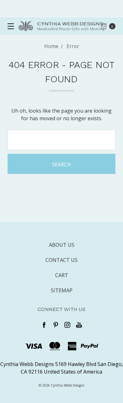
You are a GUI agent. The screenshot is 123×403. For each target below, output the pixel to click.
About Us (61, 244)
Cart (61, 275)
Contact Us (61, 260)
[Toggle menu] (8, 26)
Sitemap (62, 290)
